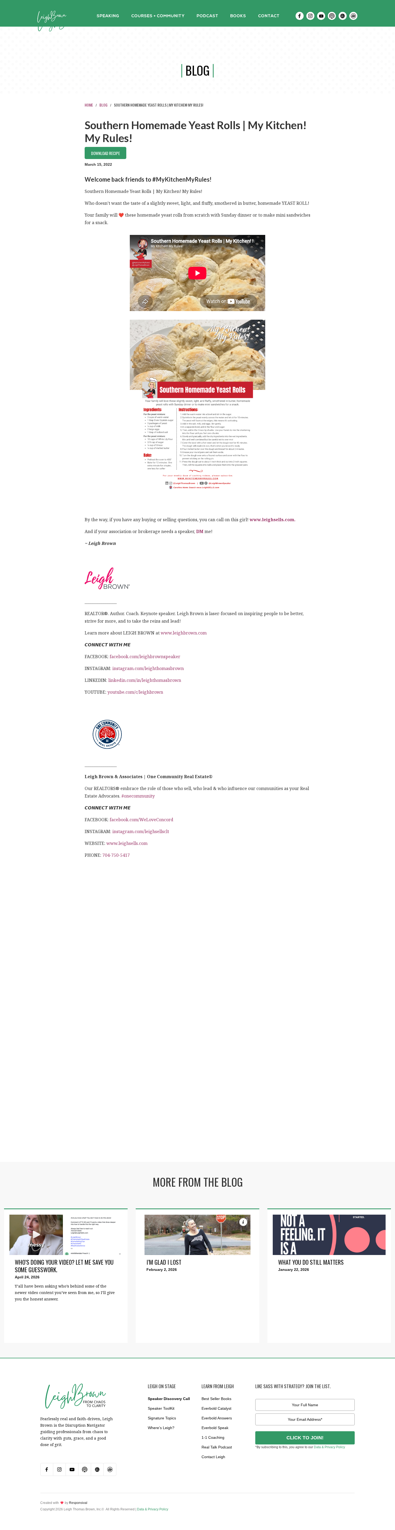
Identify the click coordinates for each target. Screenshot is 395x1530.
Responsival (78, 1503)
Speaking (108, 16)
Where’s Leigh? (161, 1428)
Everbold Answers (217, 1418)
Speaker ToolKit (161, 1408)
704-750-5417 (116, 855)
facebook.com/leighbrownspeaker (145, 657)
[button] (108, 16)
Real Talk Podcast (217, 1447)
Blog (103, 105)
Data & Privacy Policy (329, 1447)
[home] (51, 16)
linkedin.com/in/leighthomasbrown (144, 680)
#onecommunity (138, 796)
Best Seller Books (216, 1399)
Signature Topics (162, 1418)
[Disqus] (197, 951)
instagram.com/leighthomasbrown (148, 668)
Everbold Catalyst (216, 1408)
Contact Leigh (213, 1457)
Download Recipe (105, 153)
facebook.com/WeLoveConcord (141, 820)
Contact (268, 16)
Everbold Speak (215, 1428)
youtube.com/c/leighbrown (135, 692)
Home (89, 105)
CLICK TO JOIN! (305, 1437)
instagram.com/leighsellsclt (140, 831)
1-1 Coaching (213, 1437)
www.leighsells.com (127, 843)
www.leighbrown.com (184, 633)
